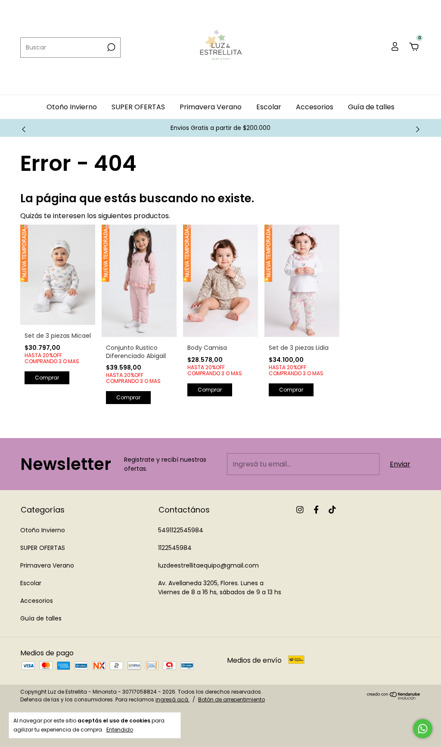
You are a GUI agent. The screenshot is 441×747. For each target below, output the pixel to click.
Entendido (119, 729)
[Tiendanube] (394, 697)
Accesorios (314, 107)
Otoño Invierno (72, 107)
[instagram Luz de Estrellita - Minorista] (300, 509)
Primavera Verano (211, 107)
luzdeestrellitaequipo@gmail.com (208, 565)
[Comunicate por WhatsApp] (422, 728)
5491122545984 (180, 530)
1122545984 (175, 547)
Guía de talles (371, 107)
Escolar (268, 107)
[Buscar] (110, 47)
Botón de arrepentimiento (231, 699)
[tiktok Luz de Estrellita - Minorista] (332, 509)
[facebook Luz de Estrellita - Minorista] (316, 509)
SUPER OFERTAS (138, 107)
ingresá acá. (172, 699)
